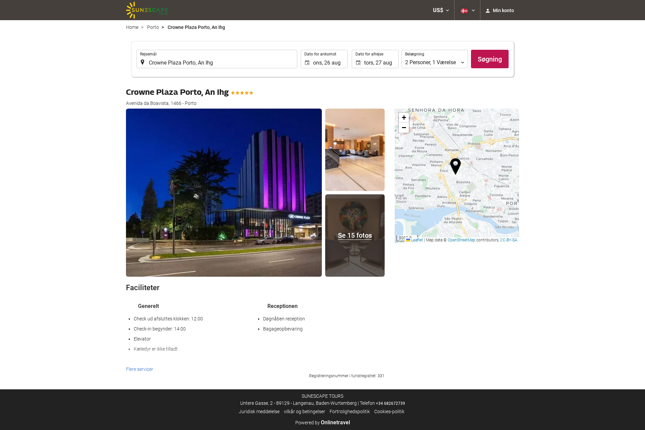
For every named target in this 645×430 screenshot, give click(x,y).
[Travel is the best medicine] (147, 10)
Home (132, 27)
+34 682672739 (390, 403)
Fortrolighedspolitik (350, 411)
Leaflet (416, 240)
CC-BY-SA (508, 240)
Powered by (322, 422)
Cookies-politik (389, 411)
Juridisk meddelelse (259, 411)
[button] (441, 10)
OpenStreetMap (461, 240)
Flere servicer (139, 369)
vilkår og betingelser (304, 411)
